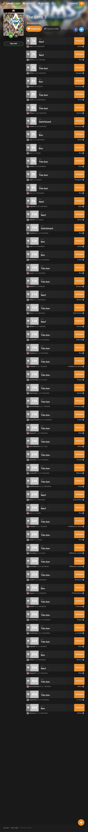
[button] (53, 3)
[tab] (34, 29)
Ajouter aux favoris (34, 23)
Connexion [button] (74, 3)
